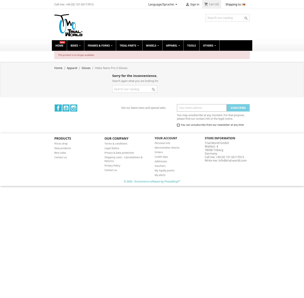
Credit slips (161, 156)
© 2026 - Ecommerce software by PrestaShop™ (152, 181)
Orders (159, 152)
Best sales (60, 152)
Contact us (60, 157)
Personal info (162, 143)
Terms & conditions (115, 143)
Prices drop (61, 143)
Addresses (161, 161)
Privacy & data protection (119, 152)
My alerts (160, 175)
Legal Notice (111, 148)
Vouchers (160, 166)
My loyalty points (165, 170)
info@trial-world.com (232, 160)
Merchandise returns (167, 147)
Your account (166, 138)
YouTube (65, 108)
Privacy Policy (112, 165)
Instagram (73, 108)
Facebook (58, 108)
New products (62, 148)
